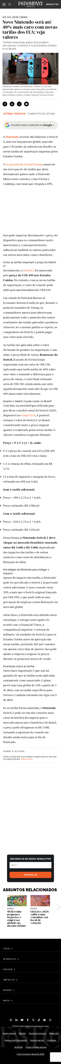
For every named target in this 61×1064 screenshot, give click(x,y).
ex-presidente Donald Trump (24, 164)
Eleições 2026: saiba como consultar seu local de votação (39, 917)
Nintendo (12, 137)
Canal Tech (28, 415)
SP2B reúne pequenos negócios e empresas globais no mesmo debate (16, 919)
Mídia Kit (19, 1047)
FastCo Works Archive (36, 1047)
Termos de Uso (37, 1040)
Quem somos (9, 1033)
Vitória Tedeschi (14, 113)
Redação (53, 1033)
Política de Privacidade (16, 1040)
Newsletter (52, 4)
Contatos (51, 1040)
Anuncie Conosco (37, 1033)
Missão (22, 1033)
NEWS (24, 17)
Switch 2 (28, 270)
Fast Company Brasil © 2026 (30, 1054)
